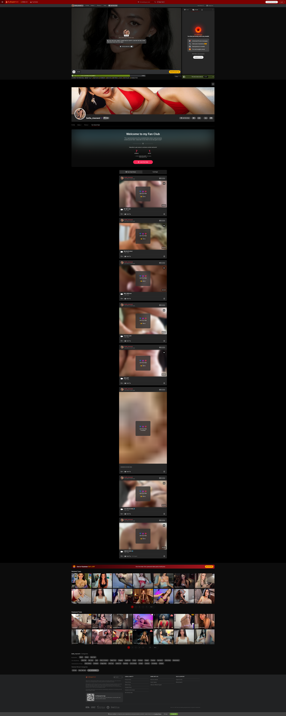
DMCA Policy (128, 684)
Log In (281, 2)
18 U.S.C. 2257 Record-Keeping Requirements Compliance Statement (185, 707)
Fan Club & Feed (95, 125)
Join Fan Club (144, 162)
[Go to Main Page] (12, 2)
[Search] (155, 2)
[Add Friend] (206, 118)
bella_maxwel (128, 177)
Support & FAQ (179, 679)
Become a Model (154, 679)
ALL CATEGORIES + (93, 670)
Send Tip (128, 214)
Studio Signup (154, 682)
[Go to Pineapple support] (108, 707)
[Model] (213, 84)
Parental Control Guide (130, 690)
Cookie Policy (157, 714)
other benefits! (200, 53)
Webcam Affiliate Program (156, 684)
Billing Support (179, 682)
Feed (105, 5)
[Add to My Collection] (164, 214)
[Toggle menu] (2, 2)
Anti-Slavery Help (128, 692)
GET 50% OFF (209, 566)
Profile (87, 5)
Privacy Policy (128, 679)
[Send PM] (211, 118)
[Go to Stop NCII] (115, 707)
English (117, 677)
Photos (99, 5)
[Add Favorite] (73, 71)
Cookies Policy (128, 687)
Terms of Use (128, 682)
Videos (93, 5)
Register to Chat (198, 57)
